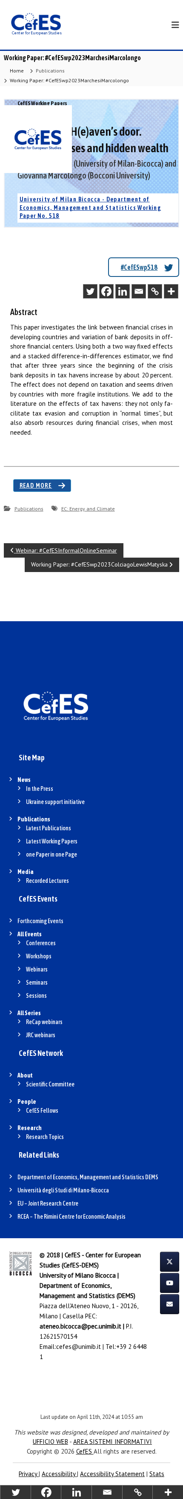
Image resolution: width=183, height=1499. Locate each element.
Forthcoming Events (40, 921)
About (25, 1075)
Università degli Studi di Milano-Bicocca (63, 1190)
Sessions (36, 995)
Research (29, 1128)
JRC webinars (40, 1035)
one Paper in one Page (51, 854)
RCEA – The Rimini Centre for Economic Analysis (71, 1216)
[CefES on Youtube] (169, 1283)
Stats (156, 1474)
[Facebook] (106, 291)
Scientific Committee (50, 1084)
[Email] (139, 291)
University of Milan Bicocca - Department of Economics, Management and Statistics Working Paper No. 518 (90, 207)
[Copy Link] (155, 291)
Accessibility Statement (112, 1474)
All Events (29, 934)
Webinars (37, 969)
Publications (50, 70)
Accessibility (59, 1474)
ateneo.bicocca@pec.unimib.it (80, 1326)
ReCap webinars (44, 1022)
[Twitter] (90, 291)
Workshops (38, 956)
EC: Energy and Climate (88, 508)
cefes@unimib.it (78, 1347)
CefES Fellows (42, 1110)
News (24, 779)
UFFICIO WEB (50, 1442)
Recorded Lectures (47, 880)
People (26, 1101)
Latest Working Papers (51, 841)
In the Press (39, 788)
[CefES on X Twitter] (169, 1262)
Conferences (41, 943)
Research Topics (45, 1136)
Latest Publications (48, 828)
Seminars (37, 982)
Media (25, 871)
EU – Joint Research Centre (47, 1203)
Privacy (29, 1474)
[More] (171, 291)
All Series (29, 1013)
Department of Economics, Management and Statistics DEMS (87, 1177)
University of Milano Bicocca (78, 1275)
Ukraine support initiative (55, 801)
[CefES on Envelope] (169, 1304)
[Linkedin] (122, 291)
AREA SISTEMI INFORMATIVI (112, 1442)
